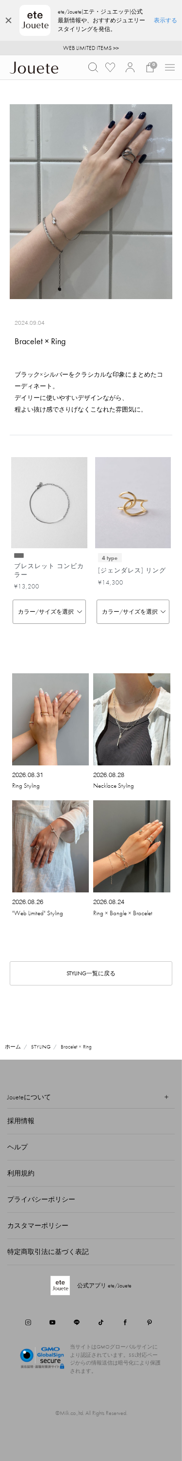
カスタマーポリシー (37, 1225)
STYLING (40, 1046)
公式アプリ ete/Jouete (104, 1285)
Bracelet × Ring (76, 1046)
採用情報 (20, 1120)
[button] (93, 67)
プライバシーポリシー (41, 1199)
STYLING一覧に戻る (91, 973)
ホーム (13, 1046)
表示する (165, 20)
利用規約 (20, 1173)
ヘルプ (17, 1147)
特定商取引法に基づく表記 (48, 1251)
